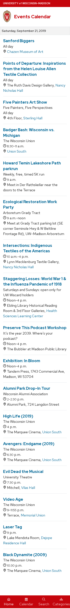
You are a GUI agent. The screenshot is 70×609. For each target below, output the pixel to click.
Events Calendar (32, 17)
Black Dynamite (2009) (25, 554)
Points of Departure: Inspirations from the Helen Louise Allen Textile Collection (34, 69)
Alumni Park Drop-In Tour (26, 388)
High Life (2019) (18, 416)
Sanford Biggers (18, 40)
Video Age (13, 499)
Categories (61, 604)
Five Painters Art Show (25, 102)
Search (43, 604)
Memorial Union (33, 515)
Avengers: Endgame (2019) (28, 443)
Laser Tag (12, 526)
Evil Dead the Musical (23, 471)
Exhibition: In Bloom (21, 360)
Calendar (26, 604)
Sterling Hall (32, 118)
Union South (16, 151)
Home (9, 604)
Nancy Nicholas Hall (18, 267)
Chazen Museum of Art (25, 51)
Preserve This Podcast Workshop (34, 327)
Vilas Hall (28, 487)
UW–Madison (26, 3)
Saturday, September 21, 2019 (24, 31)
